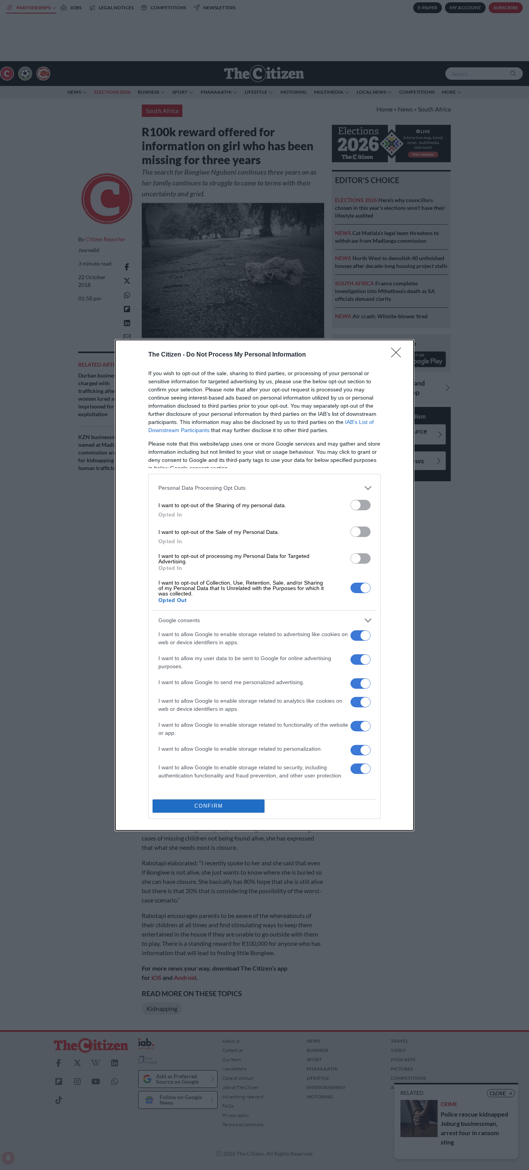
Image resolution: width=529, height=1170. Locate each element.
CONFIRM (208, 806)
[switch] (360, 505)
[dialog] (264, 585)
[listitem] (264, 488)
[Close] (398, 355)
